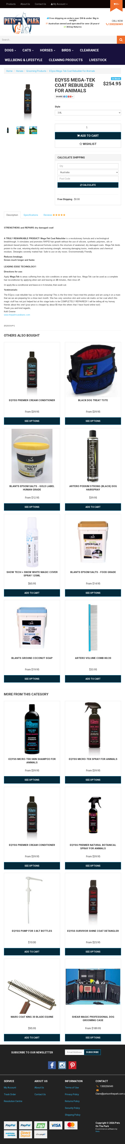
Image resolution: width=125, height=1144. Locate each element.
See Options (32, 421)
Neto (98, 1131)
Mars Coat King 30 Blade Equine (32, 1016)
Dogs (9, 50)
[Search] (121, 40)
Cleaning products (66, 60)
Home (9, 71)
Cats (27, 50)
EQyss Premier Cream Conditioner (32, 400)
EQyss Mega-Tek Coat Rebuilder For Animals (72, 71)
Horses (47, 50)
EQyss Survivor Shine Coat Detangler (93, 931)
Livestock (97, 60)
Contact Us (40, 4)
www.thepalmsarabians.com (17, 315)
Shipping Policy (72, 1115)
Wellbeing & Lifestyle (23, 60)
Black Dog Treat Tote (93, 400)
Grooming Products (36, 71)
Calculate (89, 185)
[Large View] (8, 130)
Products (11, 4)
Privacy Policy (72, 1094)
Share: (59, 96)
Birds (67, 50)
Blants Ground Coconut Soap (32, 658)
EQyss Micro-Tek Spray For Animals (93, 759)
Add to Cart (89, 135)
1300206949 (115, 24)
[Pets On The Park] (22, 22)
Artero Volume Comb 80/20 (93, 658)
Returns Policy (72, 1101)
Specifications (31, 215)
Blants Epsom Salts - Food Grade (93, 572)
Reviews (48, 215)
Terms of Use (72, 1087)
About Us (25, 4)
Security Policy (72, 1108)
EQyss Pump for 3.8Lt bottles (32, 931)
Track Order (10, 1094)
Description (12, 215)
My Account (10, 1087)
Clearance (89, 50)
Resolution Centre (13, 1101)
